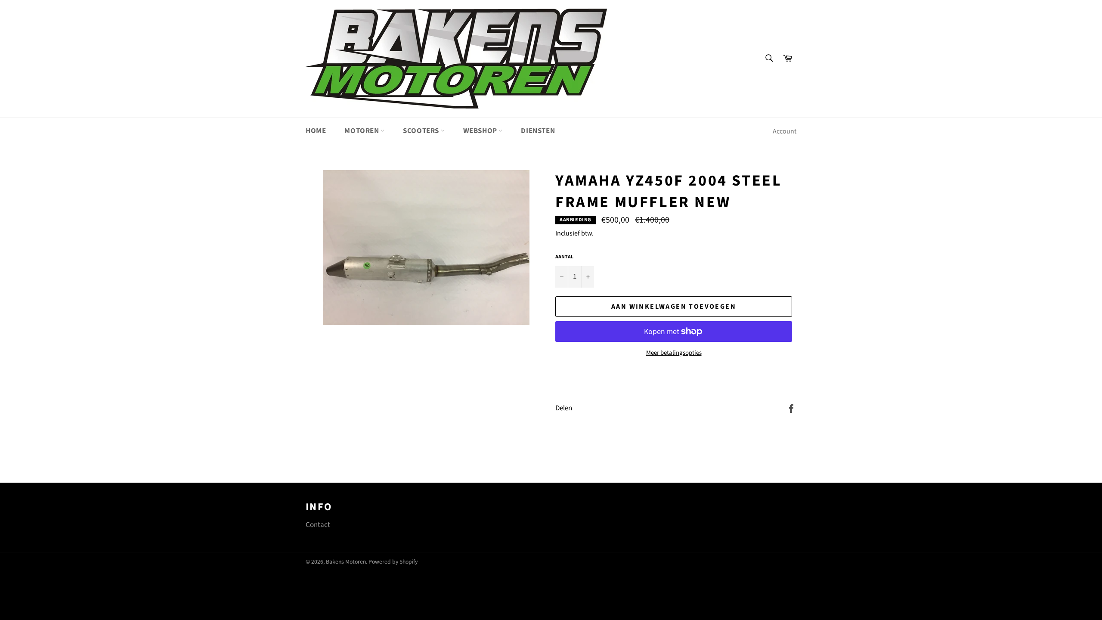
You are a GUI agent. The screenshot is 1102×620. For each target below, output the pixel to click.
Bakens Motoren (346, 562)
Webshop (481, 131)
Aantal (564, 257)
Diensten (538, 131)
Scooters (421, 131)
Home (316, 131)
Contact (318, 525)
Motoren (362, 131)
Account (784, 131)
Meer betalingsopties (674, 353)
